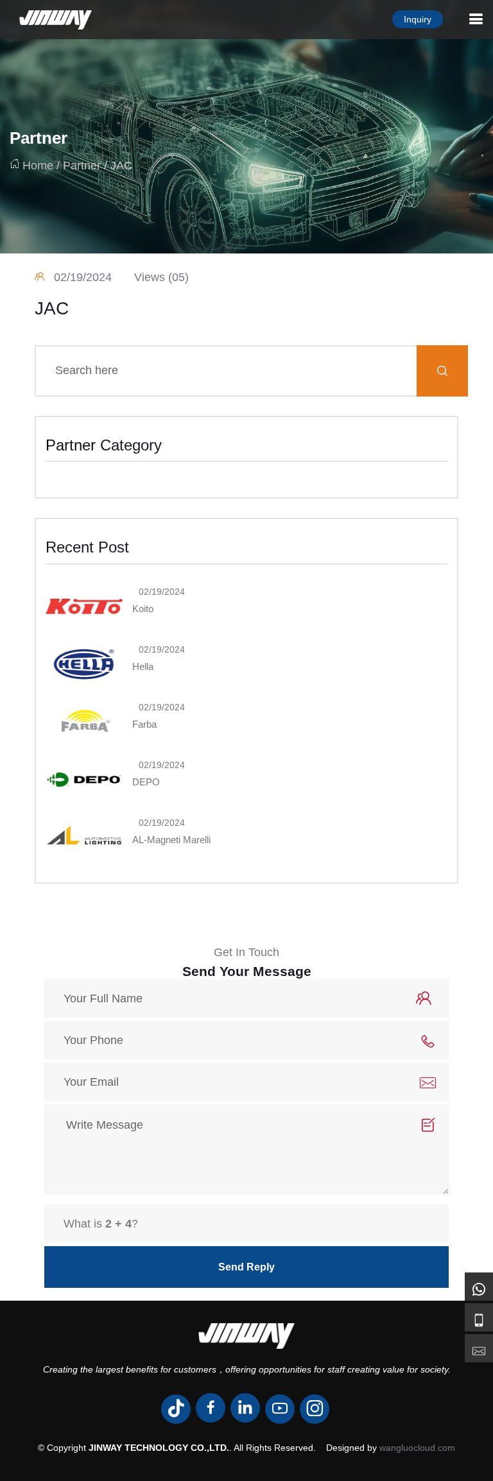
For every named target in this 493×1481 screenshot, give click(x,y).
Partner (38, 138)
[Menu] (475, 19)
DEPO (146, 781)
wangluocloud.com (417, 1447)
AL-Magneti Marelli (171, 839)
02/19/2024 (83, 277)
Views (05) (161, 277)
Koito (142, 608)
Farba (144, 724)
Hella (142, 666)
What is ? (101, 1223)
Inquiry (417, 19)
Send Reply (246, 1267)
